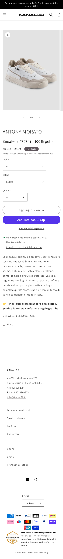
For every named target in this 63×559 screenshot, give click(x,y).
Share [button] (10, 324)
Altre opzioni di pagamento (31, 228)
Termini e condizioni (18, 410)
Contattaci (13, 433)
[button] (4, 15)
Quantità (7, 190)
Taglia (6, 159)
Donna (11, 448)
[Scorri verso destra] (39, 118)
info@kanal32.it (16, 397)
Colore (6, 174)
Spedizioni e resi (16, 418)
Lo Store (12, 426)
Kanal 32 (26, 552)
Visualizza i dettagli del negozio (24, 247)
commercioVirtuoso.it (39, 536)
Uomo (10, 456)
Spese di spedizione (25, 154)
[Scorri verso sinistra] (24, 118)
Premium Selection (18, 464)
